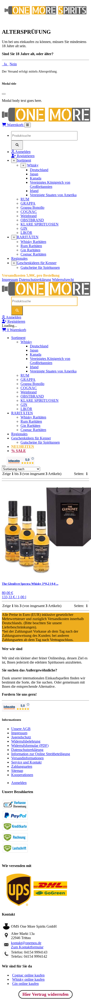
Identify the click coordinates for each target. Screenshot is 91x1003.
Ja (5, 64)
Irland (34, 191)
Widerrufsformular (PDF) (30, 745)
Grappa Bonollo (32, 207)
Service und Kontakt (26, 762)
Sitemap (17, 771)
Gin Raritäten (30, 250)
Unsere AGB (21, 729)
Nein (13, 64)
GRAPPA (28, 203)
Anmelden (19, 783)
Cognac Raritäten (33, 254)
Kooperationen (22, 775)
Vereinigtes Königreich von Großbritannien (50, 184)
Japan (34, 174)
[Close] (4, 94)
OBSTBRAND (32, 220)
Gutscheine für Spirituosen (40, 267)
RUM (25, 199)
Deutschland (39, 170)
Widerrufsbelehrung (25, 741)
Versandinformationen (27, 758)
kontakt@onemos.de (26, 943)
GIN (24, 228)
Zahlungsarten (21, 766)
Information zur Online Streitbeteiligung (40, 754)
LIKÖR (26, 233)
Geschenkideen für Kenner (36, 263)
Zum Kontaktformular (27, 947)
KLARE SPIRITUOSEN (40, 224)
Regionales (19, 258)
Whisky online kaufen (28, 979)
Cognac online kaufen (28, 975)
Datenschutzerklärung (35, 280)
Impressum (10, 280)
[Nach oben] (4, 466)
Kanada (35, 178)
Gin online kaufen (25, 984)
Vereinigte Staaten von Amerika (53, 195)
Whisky (32, 165)
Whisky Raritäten (33, 242)
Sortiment (24, 160)
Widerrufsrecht (63, 280)
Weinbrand (29, 216)
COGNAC (29, 212)
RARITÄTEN (27, 237)
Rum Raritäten (31, 246)
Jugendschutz (21, 737)
